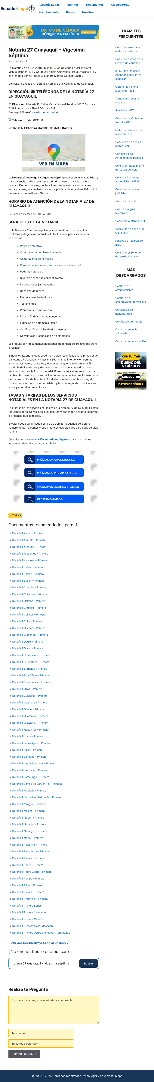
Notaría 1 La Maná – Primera (29, 756)
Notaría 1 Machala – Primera (29, 790)
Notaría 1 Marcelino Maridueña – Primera (37, 797)
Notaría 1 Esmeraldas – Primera (31, 682)
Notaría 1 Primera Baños (27, 905)
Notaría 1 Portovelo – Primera (30, 898)
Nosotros (88, 12)
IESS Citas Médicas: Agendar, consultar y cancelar (128, 74)
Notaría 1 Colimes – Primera (29, 614)
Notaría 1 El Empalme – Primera (31, 655)
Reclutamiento (48, 12)
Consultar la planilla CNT (130, 220)
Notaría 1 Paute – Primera (27, 865)
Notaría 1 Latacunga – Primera (30, 776)
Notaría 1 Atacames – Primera (30, 553)
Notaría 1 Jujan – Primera (27, 749)
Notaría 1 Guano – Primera (28, 709)
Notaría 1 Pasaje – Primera (28, 858)
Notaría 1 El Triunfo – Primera (29, 668)
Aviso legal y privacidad (98, 1076)
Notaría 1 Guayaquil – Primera (30, 722)
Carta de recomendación (130, 341)
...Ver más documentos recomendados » (38, 943)
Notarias (15, 515)
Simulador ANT (124, 110)
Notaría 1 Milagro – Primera (28, 804)
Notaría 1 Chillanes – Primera (29, 594)
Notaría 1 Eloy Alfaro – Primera (30, 675)
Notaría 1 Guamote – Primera (29, 702)
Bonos (70, 12)
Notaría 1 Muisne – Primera (28, 810)
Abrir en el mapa (46, 112)
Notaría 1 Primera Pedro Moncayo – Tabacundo (41, 932)
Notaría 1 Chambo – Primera (29, 587)
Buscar (88, 963)
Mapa (118, 1076)
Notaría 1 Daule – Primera (27, 641)
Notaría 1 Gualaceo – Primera (30, 695)
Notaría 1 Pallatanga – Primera (30, 851)
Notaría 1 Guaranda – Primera (30, 716)
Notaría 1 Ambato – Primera (29, 540)
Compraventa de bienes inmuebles (41, 252)
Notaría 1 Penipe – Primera (28, 878)
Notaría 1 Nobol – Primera (27, 837)
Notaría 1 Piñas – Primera (27, 885)
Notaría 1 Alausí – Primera (27, 533)
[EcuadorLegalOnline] (18, 8)
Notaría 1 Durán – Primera (27, 648)
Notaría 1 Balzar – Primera (28, 573)
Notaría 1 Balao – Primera (27, 567)
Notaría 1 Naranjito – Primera (29, 831)
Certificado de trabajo (128, 321)
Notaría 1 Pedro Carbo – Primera (32, 871)
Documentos (94, 4)
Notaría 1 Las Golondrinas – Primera (34, 763)
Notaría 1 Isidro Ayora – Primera (31, 743)
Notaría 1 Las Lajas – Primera (30, 770)
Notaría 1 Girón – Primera (27, 688)
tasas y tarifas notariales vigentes (48, 439)
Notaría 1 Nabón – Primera (28, 817)
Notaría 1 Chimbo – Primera (28, 600)
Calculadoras (120, 4)
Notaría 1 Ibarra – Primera (27, 736)
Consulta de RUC (125, 201)
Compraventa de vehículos (36, 258)
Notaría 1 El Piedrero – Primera (30, 661)
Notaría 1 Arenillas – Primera (29, 546)
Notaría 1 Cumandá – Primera (30, 634)
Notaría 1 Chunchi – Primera (29, 607)
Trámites (72, 4)
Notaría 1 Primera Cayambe (29, 912)
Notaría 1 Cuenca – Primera (28, 628)
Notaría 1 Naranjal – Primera (29, 824)
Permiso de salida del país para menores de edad (50, 265)
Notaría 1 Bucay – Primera (28, 580)
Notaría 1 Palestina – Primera (29, 844)
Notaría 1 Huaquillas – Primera (30, 729)
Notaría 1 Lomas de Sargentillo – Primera (37, 783)
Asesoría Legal (48, 4)
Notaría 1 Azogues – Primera (29, 560)
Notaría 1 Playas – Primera (28, 892)
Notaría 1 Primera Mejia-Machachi (32, 925)
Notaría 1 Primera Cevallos (28, 919)
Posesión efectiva (31, 245)
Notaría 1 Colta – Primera (27, 621)
